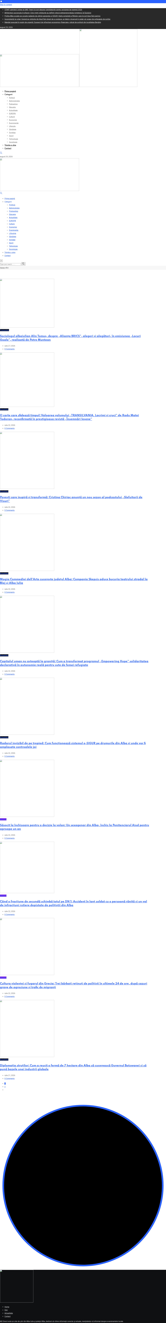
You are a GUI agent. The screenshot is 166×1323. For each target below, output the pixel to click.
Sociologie (13, 142)
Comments (10, 349)
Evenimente (14, 123)
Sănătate (12, 129)
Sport (11, 136)
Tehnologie (13, 139)
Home (2, 268)
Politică (12, 98)
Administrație (14, 101)
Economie (13, 120)
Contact (8, 148)
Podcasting (13, 104)
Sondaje (12, 132)
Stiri (6, 1310)
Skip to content (6, 5)
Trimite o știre (10, 145)
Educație (12, 107)
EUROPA (12, 113)
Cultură (12, 117)
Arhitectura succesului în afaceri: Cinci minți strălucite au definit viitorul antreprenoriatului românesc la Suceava (48, 13)
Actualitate (13, 110)
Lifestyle (12, 126)
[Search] (1, 153)
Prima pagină (10, 91)
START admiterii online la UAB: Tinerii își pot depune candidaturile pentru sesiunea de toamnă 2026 (43, 10)
